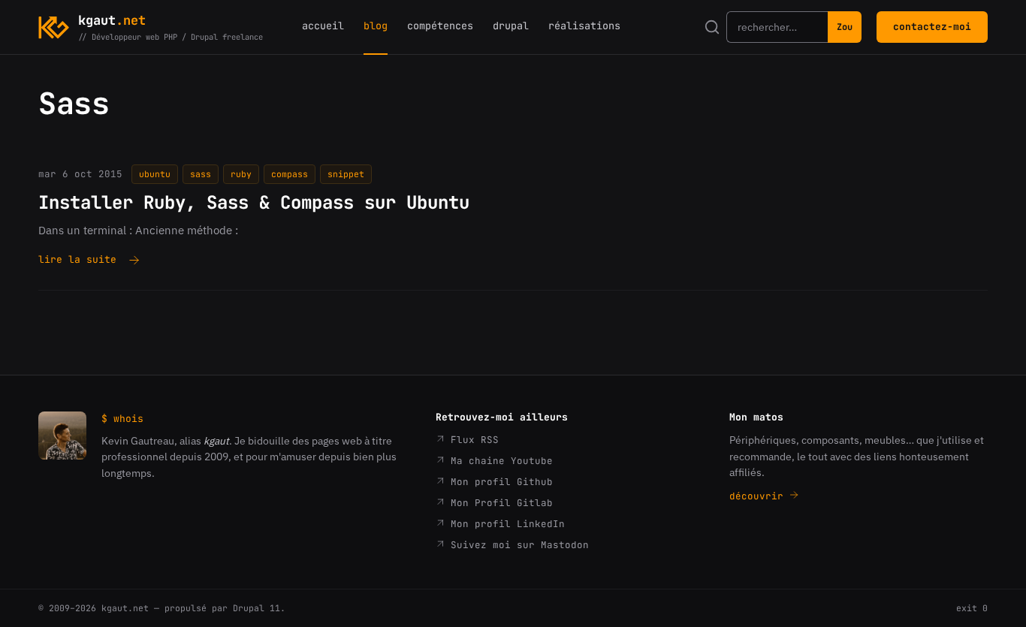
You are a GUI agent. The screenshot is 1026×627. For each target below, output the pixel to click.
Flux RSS (472, 439)
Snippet (345, 173)
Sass (200, 173)
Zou (844, 27)
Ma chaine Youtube (499, 460)
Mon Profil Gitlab (499, 502)
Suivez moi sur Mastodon (517, 544)
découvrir (759, 496)
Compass (289, 173)
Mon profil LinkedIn (505, 523)
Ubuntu (154, 173)
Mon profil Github (499, 481)
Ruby (241, 173)
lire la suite (77, 260)
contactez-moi (932, 26)
